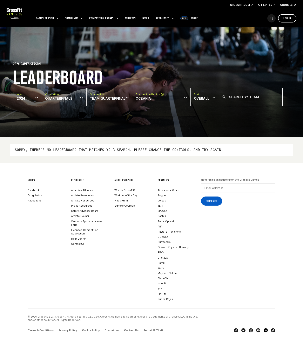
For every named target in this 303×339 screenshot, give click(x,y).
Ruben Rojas (165, 299)
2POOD (162, 210)
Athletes (130, 18)
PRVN (161, 252)
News (145, 18)
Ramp (161, 262)
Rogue (162, 195)
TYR (160, 288)
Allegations (34, 200)
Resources (162, 18)
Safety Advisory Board (85, 210)
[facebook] (236, 330)
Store (190, 18)
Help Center (78, 238)
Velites (162, 200)
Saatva (162, 216)
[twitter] (243, 330)
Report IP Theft (153, 330)
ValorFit (162, 283)
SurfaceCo (164, 242)
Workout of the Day (125, 195)
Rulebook (34, 190)
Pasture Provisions (169, 231)
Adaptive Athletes (82, 190)
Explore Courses (124, 205)
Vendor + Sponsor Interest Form (87, 223)
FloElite (162, 293)
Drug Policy (35, 195)
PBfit (160, 226)
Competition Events (101, 18)
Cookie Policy (91, 330)
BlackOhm (164, 278)
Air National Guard (169, 190)
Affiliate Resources (82, 200)
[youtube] (258, 330)
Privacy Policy (68, 330)
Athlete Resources (82, 195)
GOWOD (163, 236)
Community (71, 18)
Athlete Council (80, 216)
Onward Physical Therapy (173, 247)
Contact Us (78, 243)
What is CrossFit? (124, 190)
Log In (287, 18)
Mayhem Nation (167, 273)
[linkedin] (266, 330)
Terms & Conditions (41, 330)
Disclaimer (112, 330)
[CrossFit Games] (14, 13)
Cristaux (163, 257)
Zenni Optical (166, 221)
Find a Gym (121, 200)
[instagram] (251, 330)
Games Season (45, 18)
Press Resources (81, 205)
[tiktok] (273, 330)
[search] (271, 18)
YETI (160, 205)
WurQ (161, 268)
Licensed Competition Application (84, 231)
